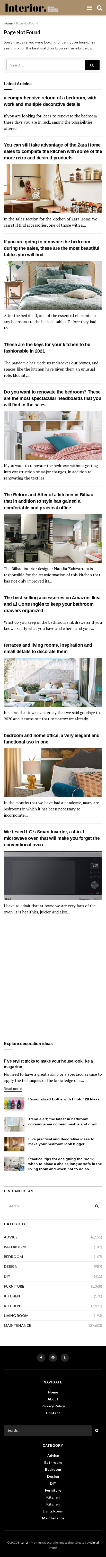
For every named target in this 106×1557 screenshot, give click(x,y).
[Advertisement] (53, 978)
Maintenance (17, 1325)
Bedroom (13, 1256)
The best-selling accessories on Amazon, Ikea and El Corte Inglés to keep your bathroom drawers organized (52, 604)
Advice (10, 1237)
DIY (7, 1276)
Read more (13, 1089)
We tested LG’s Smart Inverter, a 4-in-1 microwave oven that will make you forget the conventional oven (52, 838)
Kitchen (12, 1296)
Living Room (16, 1315)
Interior (23, 1542)
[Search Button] (92, 65)
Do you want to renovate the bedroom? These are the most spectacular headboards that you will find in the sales (52, 398)
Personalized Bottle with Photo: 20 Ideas (64, 1099)
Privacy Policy (53, 1406)
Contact (53, 1413)
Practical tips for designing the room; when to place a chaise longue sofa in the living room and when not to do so (65, 1164)
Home (8, 23)
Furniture (14, 1286)
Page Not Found (27, 23)
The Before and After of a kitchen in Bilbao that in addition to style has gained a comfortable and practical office (48, 501)
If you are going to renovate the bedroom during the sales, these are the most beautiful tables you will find (51, 248)
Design (10, 1266)
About (53, 1399)
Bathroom (15, 1247)
